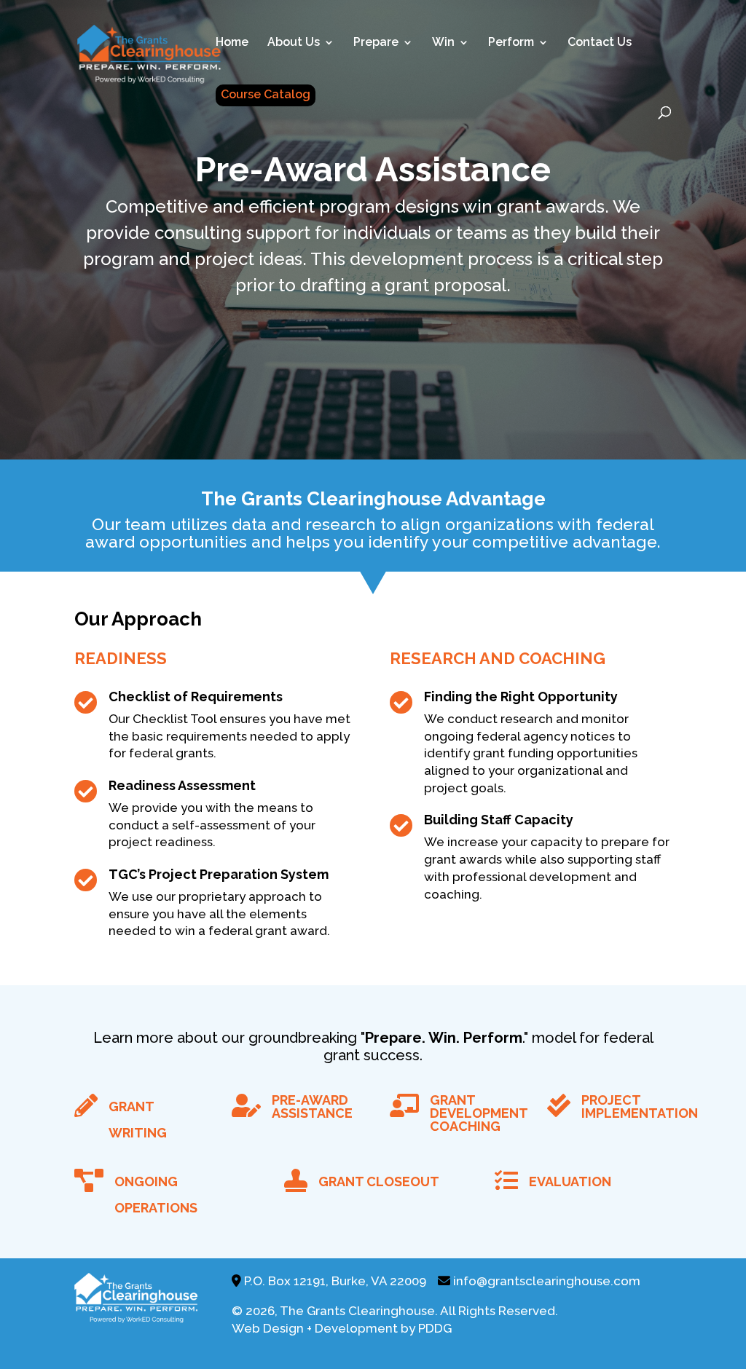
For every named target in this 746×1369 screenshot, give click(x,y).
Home (232, 43)
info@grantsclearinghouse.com (546, 1281)
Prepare (375, 43)
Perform (511, 43)
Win (443, 43)
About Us (293, 43)
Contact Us (600, 43)
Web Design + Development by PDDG (342, 1328)
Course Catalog (265, 94)
